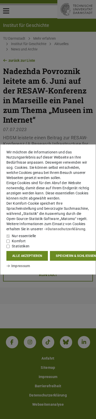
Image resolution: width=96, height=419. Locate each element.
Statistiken (20, 246)
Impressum (20, 266)
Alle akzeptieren (27, 256)
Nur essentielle (24, 236)
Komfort (19, 241)
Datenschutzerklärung (66, 229)
